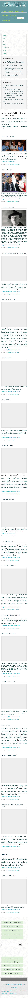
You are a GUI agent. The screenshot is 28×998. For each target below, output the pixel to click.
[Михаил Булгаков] (14, 218)
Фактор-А (5, 50)
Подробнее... (4, 161)
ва (18, 926)
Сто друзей (20, 18)
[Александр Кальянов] (14, 648)
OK (20, 944)
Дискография (13, 15)
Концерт (17, 11)
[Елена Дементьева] (14, 514)
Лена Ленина (5, 854)
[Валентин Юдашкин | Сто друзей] (14, 891)
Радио (4, 41)
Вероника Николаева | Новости (12, 965)
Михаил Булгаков (7, 207)
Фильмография (6, 18)
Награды (14, 18)
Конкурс (4, 53)
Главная (4, 11)
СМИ (4, 38)
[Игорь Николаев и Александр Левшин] (14, 314)
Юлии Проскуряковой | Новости (12, 958)
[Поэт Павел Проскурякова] (14, 145)
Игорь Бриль (5, 725)
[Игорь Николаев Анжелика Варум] (14, 268)
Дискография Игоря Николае (11, 926)
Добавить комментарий (14, 199)
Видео (4, 35)
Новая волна (6, 47)
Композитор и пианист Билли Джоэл (12, 805)
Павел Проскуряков (8, 136)
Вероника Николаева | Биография (12, 969)
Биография (5, 15)
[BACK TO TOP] (14, 979)
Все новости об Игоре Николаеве (12, 922)
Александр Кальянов (8, 634)
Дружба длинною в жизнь (10, 615)
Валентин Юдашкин (8, 876)
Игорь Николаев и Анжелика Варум (13, 253)
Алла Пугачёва (6, 358)
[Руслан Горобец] (14, 460)
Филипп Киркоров (7, 170)
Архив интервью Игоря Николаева (12, 937)
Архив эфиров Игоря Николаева (12, 934)
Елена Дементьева (7, 499)
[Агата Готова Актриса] (14, 415)
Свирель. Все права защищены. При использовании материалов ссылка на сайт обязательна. (14, 986)
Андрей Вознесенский (9, 755)
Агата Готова (5, 400)
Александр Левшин (8, 299)
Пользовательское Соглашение (9, 993)
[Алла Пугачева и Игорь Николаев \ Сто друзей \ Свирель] (14, 373)
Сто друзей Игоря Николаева (12, 164)
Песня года (5, 44)
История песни (6, 20)
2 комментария (11, 161)
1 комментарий (11, 533)
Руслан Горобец (7, 445)
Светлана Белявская (8, 566)
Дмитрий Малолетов (8, 541)
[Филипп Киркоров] (14, 182)
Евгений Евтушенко (8, 681)
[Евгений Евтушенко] (14, 696)
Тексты (22, 11)
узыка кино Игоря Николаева (12, 930)
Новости (10, 11)
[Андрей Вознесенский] (14, 770)
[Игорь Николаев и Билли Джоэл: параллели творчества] (14, 821)
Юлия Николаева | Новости (11, 973)
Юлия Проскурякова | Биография (12, 962)
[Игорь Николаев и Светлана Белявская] (14, 581)
